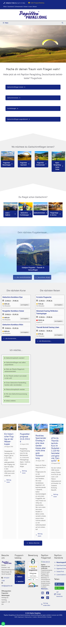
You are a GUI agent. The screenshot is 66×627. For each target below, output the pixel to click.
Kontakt (49, 617)
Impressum (21, 617)
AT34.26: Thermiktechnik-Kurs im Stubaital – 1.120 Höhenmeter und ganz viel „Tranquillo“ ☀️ (56, 449)
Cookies (35, 617)
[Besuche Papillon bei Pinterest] (48, 597)
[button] (5, 255)
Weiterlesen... (44, 589)
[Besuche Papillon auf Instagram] (43, 593)
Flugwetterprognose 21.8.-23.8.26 (25, 438)
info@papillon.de (6, 586)
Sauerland (11, 6)
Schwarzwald (19, 6)
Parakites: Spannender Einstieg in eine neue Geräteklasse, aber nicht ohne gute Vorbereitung (41, 446)
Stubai (25, 6)
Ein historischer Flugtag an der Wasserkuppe (9, 439)
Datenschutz (28, 617)
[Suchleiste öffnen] (62, 22)
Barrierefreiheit (42, 617)
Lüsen (30, 6)
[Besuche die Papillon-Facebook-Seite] (48, 593)
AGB (16, 617)
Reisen (35, 6)
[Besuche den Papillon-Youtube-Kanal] (43, 597)
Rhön (5, 6)
